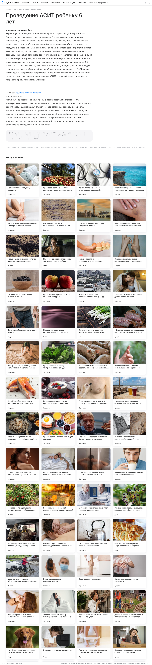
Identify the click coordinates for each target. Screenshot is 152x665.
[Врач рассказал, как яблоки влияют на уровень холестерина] (58, 180)
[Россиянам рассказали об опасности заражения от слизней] (58, 500)
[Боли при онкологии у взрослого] (58, 642)
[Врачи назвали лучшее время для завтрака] (58, 429)
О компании (10, 663)
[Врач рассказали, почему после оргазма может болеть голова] (22, 358)
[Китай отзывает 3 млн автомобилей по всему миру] (93, 287)
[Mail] (3, 2)
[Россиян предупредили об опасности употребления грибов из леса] (22, 429)
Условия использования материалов (80, 663)
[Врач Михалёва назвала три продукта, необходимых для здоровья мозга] (22, 393)
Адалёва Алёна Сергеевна (28, 92)
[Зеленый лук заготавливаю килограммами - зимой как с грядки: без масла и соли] (93, 322)
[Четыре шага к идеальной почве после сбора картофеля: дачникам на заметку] (22, 251)
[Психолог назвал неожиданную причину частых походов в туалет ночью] (93, 642)
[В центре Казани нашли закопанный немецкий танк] (129, 429)
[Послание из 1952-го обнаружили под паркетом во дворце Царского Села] (58, 215)
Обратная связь (99, 663)
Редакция (64, 663)
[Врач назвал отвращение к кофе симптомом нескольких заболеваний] (129, 464)
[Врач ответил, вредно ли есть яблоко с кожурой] (58, 287)
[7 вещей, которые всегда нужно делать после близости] (129, 287)
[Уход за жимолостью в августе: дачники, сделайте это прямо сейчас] (129, 500)
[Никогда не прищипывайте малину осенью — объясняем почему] (22, 500)
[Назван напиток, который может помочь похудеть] (93, 607)
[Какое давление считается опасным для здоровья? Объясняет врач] (93, 180)
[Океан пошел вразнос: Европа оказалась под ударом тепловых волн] (129, 180)
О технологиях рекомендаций (116, 663)
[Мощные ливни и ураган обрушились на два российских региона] (22, 571)
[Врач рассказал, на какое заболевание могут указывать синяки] (129, 251)
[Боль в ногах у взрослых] (93, 571)
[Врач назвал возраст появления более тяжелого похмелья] (93, 429)
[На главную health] (12, 2)
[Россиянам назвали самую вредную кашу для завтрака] (58, 393)
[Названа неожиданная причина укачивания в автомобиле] (58, 251)
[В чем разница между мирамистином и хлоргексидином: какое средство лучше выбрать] (58, 571)
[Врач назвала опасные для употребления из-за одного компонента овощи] (58, 358)
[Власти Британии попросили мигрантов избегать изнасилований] (93, 215)
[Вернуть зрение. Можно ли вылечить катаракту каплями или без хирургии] (22, 607)
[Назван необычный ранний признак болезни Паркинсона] (129, 358)
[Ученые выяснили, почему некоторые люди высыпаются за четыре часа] (58, 607)
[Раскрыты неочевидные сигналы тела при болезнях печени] (22, 215)
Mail (3, 663)
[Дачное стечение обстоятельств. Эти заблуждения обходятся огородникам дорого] (129, 607)
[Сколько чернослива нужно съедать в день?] (22, 287)
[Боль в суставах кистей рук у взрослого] (129, 571)
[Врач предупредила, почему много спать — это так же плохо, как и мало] (58, 464)
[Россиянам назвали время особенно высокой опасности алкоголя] (129, 393)
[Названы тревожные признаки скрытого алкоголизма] (129, 642)
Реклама (19, 663)
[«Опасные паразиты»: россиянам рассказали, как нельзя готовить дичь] (129, 322)
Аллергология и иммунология (30, 9)
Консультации (11, 9)
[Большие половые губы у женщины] (22, 180)
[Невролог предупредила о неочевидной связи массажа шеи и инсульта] (58, 536)
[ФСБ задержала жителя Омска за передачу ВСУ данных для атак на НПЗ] (22, 536)
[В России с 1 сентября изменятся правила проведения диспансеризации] (93, 500)
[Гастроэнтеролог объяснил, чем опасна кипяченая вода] (93, 536)
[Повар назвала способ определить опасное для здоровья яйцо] (93, 251)
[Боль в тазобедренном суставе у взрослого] (22, 322)
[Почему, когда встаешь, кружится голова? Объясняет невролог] (58, 322)
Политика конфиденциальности (138, 663)
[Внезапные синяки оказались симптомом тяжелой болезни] (129, 215)
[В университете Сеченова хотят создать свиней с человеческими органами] (93, 358)
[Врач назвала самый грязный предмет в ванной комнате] (93, 464)
